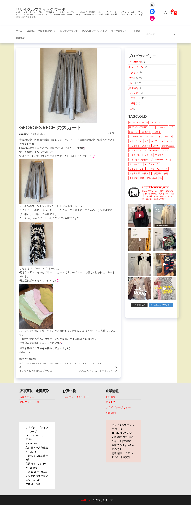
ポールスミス (135, 164)
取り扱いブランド (69, 30)
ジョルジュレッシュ (55, 363)
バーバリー (154, 150)
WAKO (168, 136)
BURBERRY (134, 122)
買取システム (27, 396)
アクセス (135, 30)
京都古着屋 (134, 173)
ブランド (135, 98)
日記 (130, 83)
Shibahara (41, 134)
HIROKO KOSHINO (138, 127)
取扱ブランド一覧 (29, 402)
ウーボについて (119, 30)
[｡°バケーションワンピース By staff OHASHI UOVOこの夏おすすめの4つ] (164, 288)
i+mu (152, 127)
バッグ (134, 92)
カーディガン (157, 141)
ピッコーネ (147, 155)
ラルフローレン (136, 168)
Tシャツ (159, 136)
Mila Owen (42, 363)
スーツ (156, 145)
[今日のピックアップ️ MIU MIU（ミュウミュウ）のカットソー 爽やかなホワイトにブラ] (139, 264)
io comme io (161, 127)
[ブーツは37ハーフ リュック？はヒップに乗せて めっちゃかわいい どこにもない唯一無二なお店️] (164, 264)
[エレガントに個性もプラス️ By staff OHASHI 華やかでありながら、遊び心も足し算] (139, 215)
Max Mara (134, 132)
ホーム (19, 30)
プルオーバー (157, 159)
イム (146, 141)
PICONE (156, 132)
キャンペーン (135, 67)
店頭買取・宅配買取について (41, 30)
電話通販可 (152, 178)
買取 (142, 178)
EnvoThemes (85, 500)
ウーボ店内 (134, 61)
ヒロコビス (134, 155)
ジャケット (134, 145)
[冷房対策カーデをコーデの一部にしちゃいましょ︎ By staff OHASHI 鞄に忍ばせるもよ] (139, 239)
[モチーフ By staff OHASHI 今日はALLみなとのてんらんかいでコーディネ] (164, 239)
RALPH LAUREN (136, 136)
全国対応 (146, 173)
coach (145, 122)
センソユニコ (168, 145)
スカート (67, 363)
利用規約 (111, 412)
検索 (173, 34)
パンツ (75, 363)
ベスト (169, 159)
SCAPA (149, 136)
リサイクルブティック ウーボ (40, 9)
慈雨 (166, 173)
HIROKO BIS (156, 122)
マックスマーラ (151, 164)
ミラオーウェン (95, 363)
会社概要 (20, 37)
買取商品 (32, 359)
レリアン (150, 168)
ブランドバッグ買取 (138, 159)
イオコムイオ (135, 141)
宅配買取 (157, 173)
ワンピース (162, 168)
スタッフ (133, 72)
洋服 (132, 103)
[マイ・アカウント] (165, 12)
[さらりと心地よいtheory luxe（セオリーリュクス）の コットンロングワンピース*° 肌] (164, 215)
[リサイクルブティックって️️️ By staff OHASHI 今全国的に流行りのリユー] (139, 288)
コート (169, 141)
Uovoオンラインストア (94, 30)
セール (132, 77)
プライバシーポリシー (118, 407)
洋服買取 (133, 178)
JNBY (172, 127)
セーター (133, 150)
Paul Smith (145, 132)
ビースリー (83, 363)
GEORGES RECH (30, 363)
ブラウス (159, 155)
